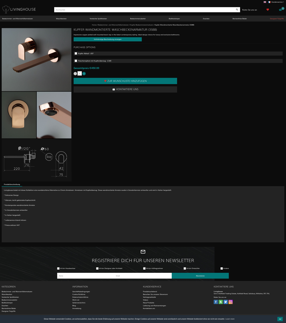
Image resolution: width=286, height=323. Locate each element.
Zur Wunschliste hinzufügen (127, 81)
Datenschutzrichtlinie (80, 297)
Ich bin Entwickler (193, 268)
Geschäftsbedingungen (81, 291)
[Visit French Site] (269, 2)
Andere (226, 268)
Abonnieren (200, 275)
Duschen (206, 18)
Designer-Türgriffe (277, 18)
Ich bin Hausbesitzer (67, 268)
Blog (74, 305)
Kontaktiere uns (127, 89)
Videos (145, 300)
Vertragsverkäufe (149, 297)
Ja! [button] (280, 319)
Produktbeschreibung (12, 184)
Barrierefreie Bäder (240, 18)
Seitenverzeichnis (78, 302)
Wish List (75, 300)
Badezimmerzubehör (138, 18)
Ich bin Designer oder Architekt (110, 268)
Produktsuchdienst (150, 291)
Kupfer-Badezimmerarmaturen (141, 25)
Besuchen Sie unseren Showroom (155, 294)
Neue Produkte (148, 302)
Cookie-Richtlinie (78, 294)
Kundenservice (277, 2)
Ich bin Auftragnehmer (154, 268)
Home (94, 25)
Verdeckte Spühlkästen (98, 18)
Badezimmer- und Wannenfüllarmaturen (17, 18)
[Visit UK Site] (265, 2)
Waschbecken (61, 18)
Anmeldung (76, 308)
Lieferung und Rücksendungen (154, 305)
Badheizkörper (174, 18)
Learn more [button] (229, 319)
